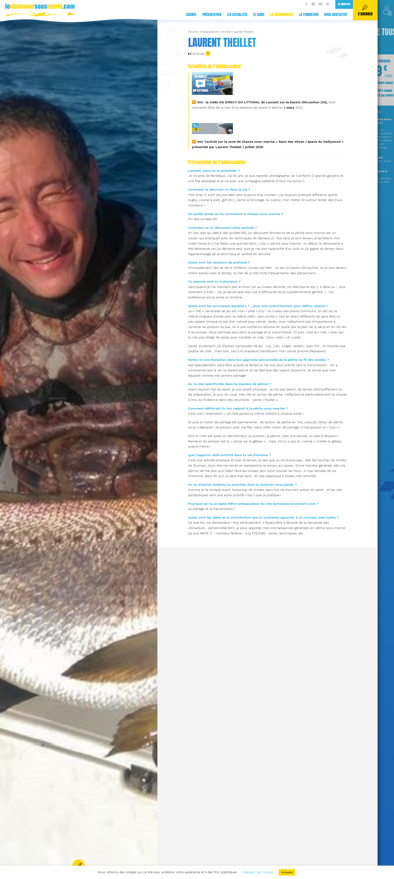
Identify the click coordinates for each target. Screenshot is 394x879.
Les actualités (237, 14)
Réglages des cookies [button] (258, 872)
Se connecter (344, 4)
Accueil (191, 14)
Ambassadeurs (209, 31)
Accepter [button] (287, 872)
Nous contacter (335, 14)
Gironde (226, 31)
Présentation (211, 14)
